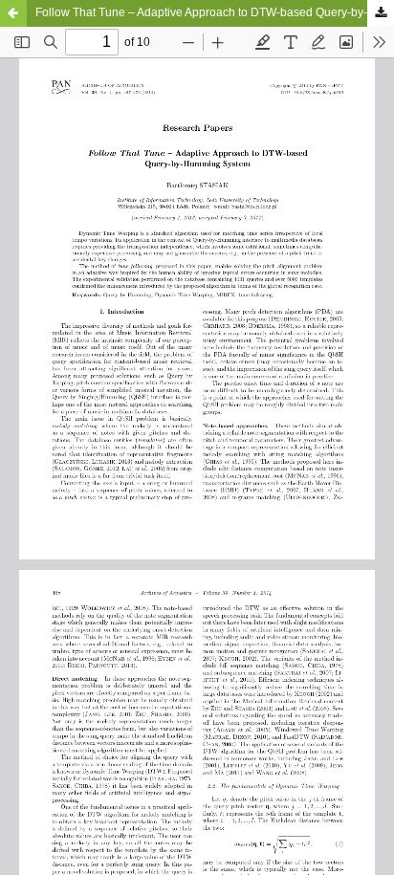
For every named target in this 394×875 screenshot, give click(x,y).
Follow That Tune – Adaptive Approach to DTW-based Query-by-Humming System (214, 12)
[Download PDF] (380, 13)
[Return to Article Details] (13, 13)
